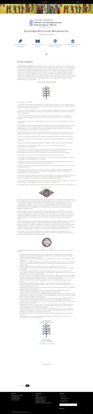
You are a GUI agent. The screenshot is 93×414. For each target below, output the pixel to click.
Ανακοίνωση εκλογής (21, 385)
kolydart (80, 413)
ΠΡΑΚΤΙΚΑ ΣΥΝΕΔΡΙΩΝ (71, 1)
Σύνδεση (62, 408)
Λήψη (27, 385)
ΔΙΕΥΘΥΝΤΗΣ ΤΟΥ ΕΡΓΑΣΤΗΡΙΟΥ (46, 343)
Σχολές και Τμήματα (15, 398)
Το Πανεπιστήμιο (15, 399)
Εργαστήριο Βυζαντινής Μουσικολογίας (21, 2)
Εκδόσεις (63, 1)
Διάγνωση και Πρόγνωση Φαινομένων (43, 402)
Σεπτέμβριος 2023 (64, 398)
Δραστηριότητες (56, 1)
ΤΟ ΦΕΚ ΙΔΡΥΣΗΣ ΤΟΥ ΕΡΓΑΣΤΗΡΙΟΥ (46, 82)
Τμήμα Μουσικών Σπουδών (17, 395)
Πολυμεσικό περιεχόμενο (40, 399)
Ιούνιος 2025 (63, 396)
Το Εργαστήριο (45, 1)
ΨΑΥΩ (50, 1)
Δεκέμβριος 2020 (64, 400)
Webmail (37, 395)
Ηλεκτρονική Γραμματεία (40, 397)
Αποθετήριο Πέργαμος (40, 401)
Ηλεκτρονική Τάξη (39, 398)
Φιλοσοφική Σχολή (15, 397)
